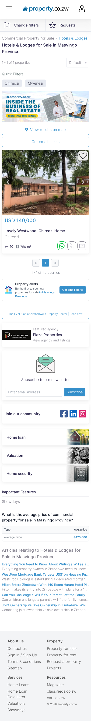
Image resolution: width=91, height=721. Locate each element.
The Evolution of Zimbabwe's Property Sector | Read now (45, 314)
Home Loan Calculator (17, 694)
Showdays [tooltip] (11, 501)
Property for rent (62, 655)
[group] (45, 106)
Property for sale (62, 648)
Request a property (64, 661)
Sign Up (30, 655)
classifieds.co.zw (61, 691)
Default (75, 62)
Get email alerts (46, 141)
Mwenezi (35, 83)
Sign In (13, 655)
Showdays (16, 710)
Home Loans (18, 684)
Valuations (16, 703)
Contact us (17, 648)
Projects (54, 668)
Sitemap (14, 668)
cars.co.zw (56, 697)
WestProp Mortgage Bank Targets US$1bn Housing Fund (45, 574)
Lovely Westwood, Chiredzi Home (35, 230)
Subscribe (75, 392)
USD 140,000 (20, 220)
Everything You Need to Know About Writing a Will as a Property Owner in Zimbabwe (45, 564)
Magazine (55, 684)
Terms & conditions (24, 661)
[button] (8, 182)
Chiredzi (12, 83)
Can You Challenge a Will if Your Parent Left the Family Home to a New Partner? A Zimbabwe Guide (45, 595)
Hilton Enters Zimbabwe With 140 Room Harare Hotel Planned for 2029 (45, 585)
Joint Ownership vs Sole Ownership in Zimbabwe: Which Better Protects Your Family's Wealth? (45, 605)
